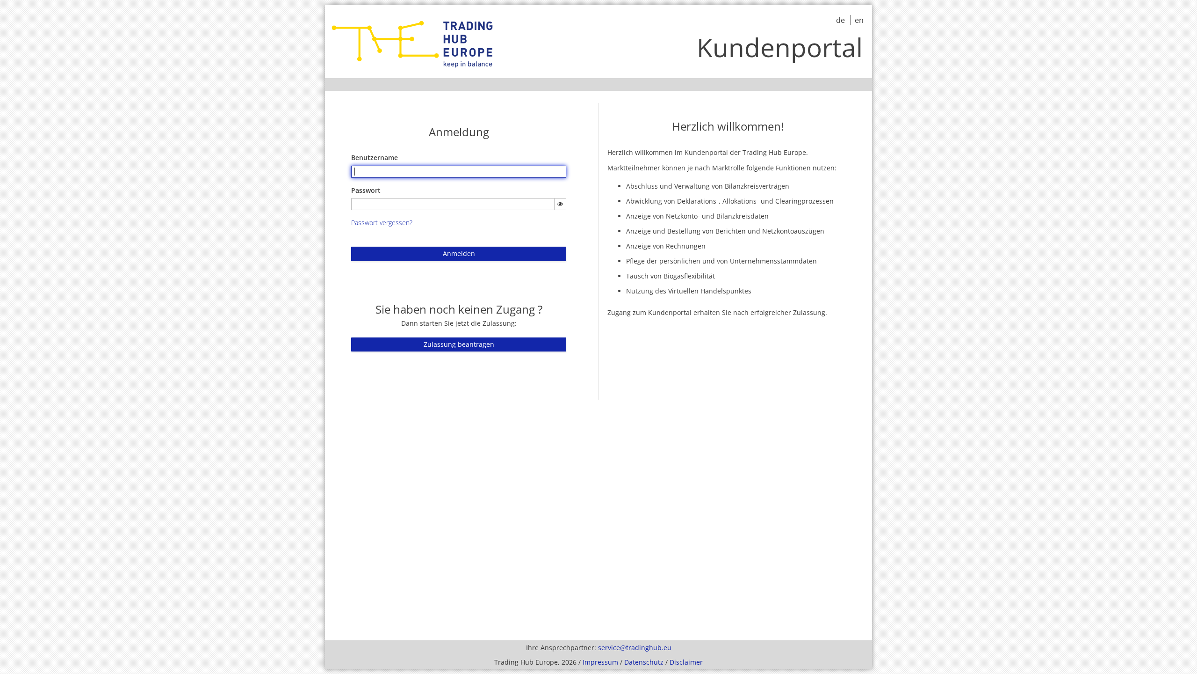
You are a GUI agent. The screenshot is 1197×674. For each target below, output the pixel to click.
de (841, 20)
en (859, 20)
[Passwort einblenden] (560, 204)
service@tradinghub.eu (634, 647)
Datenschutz (643, 662)
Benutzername (374, 157)
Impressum (600, 662)
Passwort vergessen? (381, 222)
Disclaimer (686, 662)
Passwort (366, 190)
